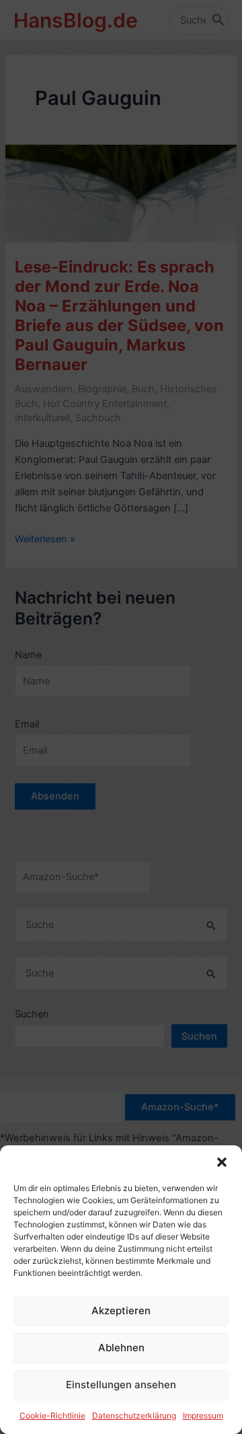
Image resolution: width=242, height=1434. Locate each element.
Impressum (203, 1415)
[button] (222, 1162)
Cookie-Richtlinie (52, 1415)
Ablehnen (121, 1347)
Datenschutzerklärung (134, 1415)
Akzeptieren (121, 1310)
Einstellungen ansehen (121, 1384)
